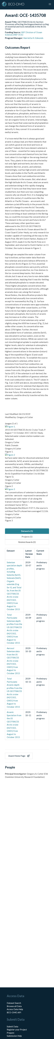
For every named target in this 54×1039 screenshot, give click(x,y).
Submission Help (14, 1036)
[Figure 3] (10, 489)
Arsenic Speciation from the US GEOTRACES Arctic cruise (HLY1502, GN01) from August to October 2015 (14, 724)
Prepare (10, 1032)
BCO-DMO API (14, 1012)
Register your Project (17, 1029)
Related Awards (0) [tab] (27, 542)
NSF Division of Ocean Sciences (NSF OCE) (23, 33)
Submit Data (12, 1026)
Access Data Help (15, 1009)
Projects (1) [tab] (27, 536)
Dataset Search (14, 1003)
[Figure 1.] (10, 426)
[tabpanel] (27, 644)
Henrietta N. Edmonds (33, 38)
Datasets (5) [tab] (27, 531)
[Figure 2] (10, 455)
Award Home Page (16, 756)
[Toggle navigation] (50, 4)
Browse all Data (14, 1006)
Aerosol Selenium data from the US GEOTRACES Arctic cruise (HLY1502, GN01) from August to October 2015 (13, 661)
